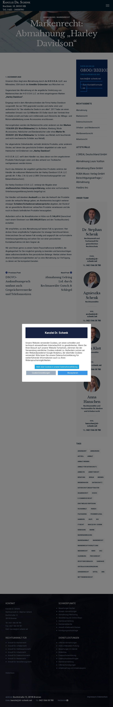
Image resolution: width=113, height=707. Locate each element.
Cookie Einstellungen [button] (41, 373)
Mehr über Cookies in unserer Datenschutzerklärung (56, 367)
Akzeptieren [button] (72, 373)
